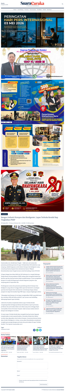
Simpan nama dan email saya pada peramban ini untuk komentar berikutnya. (33, 381)
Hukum (15, 9)
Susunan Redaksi (60, 389)
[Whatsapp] (37, 330)
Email (18, 375)
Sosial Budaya (20, 9)
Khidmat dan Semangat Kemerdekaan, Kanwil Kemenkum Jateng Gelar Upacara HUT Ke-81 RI (54, 294)
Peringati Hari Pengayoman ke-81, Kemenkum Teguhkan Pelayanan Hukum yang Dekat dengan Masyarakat (56, 348)
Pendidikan (39, 9)
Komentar (19, 361)
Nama (18, 371)
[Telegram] (40, 330)
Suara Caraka (12, 389)
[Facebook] (34, 330)
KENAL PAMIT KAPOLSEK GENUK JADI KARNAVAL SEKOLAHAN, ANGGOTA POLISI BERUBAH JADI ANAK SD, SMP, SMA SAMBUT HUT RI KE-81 (40, 348)
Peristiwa (27, 9)
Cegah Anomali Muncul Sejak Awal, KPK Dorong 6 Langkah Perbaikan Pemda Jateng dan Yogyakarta (7, 348)
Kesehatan (49, 9)
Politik (44, 9)
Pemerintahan (33, 9)
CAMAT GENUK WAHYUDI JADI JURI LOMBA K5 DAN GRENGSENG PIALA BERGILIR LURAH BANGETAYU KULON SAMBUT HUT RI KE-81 (54, 268)
